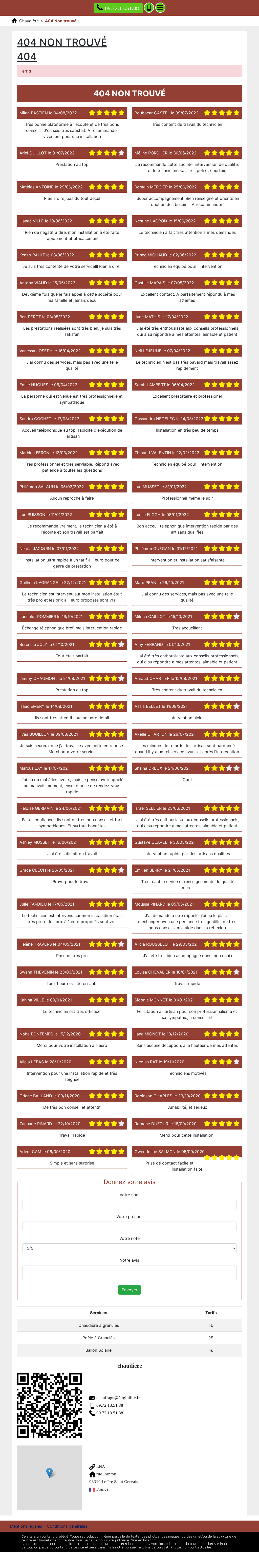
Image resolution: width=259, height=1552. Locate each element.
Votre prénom (129, 1216)
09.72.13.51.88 (122, 8)
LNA (100, 1466)
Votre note (129, 1238)
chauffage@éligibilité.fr (118, 1397)
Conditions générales (67, 1526)
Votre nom (130, 1194)
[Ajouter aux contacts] (149, 8)
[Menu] (160, 8)
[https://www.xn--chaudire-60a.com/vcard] (49, 1405)
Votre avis (129, 1260)
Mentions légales (26, 1526)
